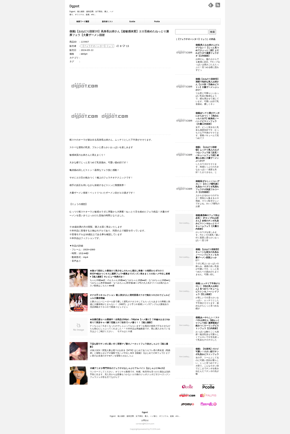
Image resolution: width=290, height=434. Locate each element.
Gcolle (132, 21)
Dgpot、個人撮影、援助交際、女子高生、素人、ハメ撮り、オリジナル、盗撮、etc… (145, 416)
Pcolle (157, 21)
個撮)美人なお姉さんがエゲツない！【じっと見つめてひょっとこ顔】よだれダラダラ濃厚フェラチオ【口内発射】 (207, 50)
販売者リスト (107, 21)
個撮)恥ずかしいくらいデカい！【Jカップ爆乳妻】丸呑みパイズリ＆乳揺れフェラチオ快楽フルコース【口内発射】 (207, 186)
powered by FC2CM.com (149, 429)
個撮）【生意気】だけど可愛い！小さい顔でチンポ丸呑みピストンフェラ (207, 351)
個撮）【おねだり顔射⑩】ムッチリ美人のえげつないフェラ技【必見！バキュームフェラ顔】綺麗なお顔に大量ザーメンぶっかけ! (207, 154)
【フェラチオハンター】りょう (97, 46)
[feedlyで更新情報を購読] (211, 5)
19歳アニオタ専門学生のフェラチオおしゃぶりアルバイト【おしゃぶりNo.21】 (128, 368)
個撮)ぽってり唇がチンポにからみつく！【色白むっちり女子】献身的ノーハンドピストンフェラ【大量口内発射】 (207, 118)
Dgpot (74, 6)
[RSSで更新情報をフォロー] (218, 5)
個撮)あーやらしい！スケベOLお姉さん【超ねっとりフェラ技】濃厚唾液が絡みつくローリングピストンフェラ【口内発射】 (207, 323)
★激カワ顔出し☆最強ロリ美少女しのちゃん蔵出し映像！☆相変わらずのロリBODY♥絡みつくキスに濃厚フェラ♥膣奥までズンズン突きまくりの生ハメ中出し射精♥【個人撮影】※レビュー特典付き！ (130, 273)
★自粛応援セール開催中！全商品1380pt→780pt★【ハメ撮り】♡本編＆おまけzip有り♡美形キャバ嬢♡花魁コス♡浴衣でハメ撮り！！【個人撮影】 (130, 321)
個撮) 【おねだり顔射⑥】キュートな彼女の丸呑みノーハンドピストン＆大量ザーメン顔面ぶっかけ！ (208, 255)
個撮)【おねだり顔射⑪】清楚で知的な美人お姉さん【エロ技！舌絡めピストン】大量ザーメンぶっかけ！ (207, 84)
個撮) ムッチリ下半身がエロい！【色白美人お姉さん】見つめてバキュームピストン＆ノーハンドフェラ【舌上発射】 (208, 289)
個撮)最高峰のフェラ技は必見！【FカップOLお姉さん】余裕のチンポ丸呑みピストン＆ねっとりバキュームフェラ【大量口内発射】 (207, 222)
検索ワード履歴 (82, 21)
